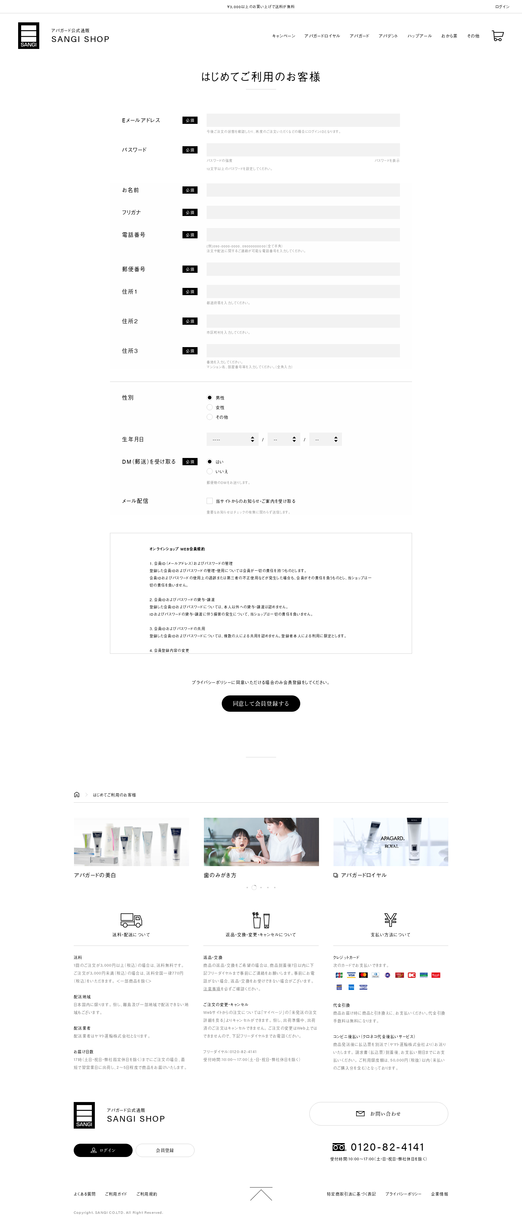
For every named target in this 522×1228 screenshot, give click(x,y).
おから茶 (449, 36)
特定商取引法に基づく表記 (351, 1194)
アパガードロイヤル (322, 36)
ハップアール (420, 36)
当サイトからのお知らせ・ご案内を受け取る (255, 501)
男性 (220, 398)
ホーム (77, 794)
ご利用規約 (147, 1194)
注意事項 (212, 988)
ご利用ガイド (116, 1194)
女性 (220, 407)
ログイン (502, 6)
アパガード (360, 36)
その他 (473, 36)
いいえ (222, 471)
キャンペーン (283, 36)
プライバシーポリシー (403, 1194)
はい (220, 462)
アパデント (388, 36)
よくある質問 (85, 1194)
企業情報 (439, 1194)
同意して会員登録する (261, 703)
